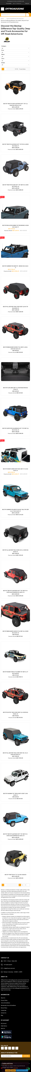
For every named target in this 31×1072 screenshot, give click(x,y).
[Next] (28, 885)
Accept (8, 1070)
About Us (3, 997)
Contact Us (3, 1012)
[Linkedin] (9, 1048)
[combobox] (12, 14)
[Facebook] (2, 1048)
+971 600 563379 (8, 3)
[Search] (24, 14)
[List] (5, 69)
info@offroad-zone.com (9, 968)
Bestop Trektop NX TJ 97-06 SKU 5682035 (15, 874)
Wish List (3, 1028)
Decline (13, 1070)
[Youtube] (13, 1048)
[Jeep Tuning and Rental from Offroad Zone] (15, 9)
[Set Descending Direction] (28, 69)
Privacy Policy (4, 1000)
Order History (4, 1026)
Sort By (16, 69)
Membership (19, 3)
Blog (2, 1015)
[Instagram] (16, 1048)
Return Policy (4, 1007)
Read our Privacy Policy (22, 1070)
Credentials (3, 1010)
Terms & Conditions (5, 1002)
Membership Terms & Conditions (8, 1005)
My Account (3, 1023)
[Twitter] (6, 1048)
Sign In (14, 3)
